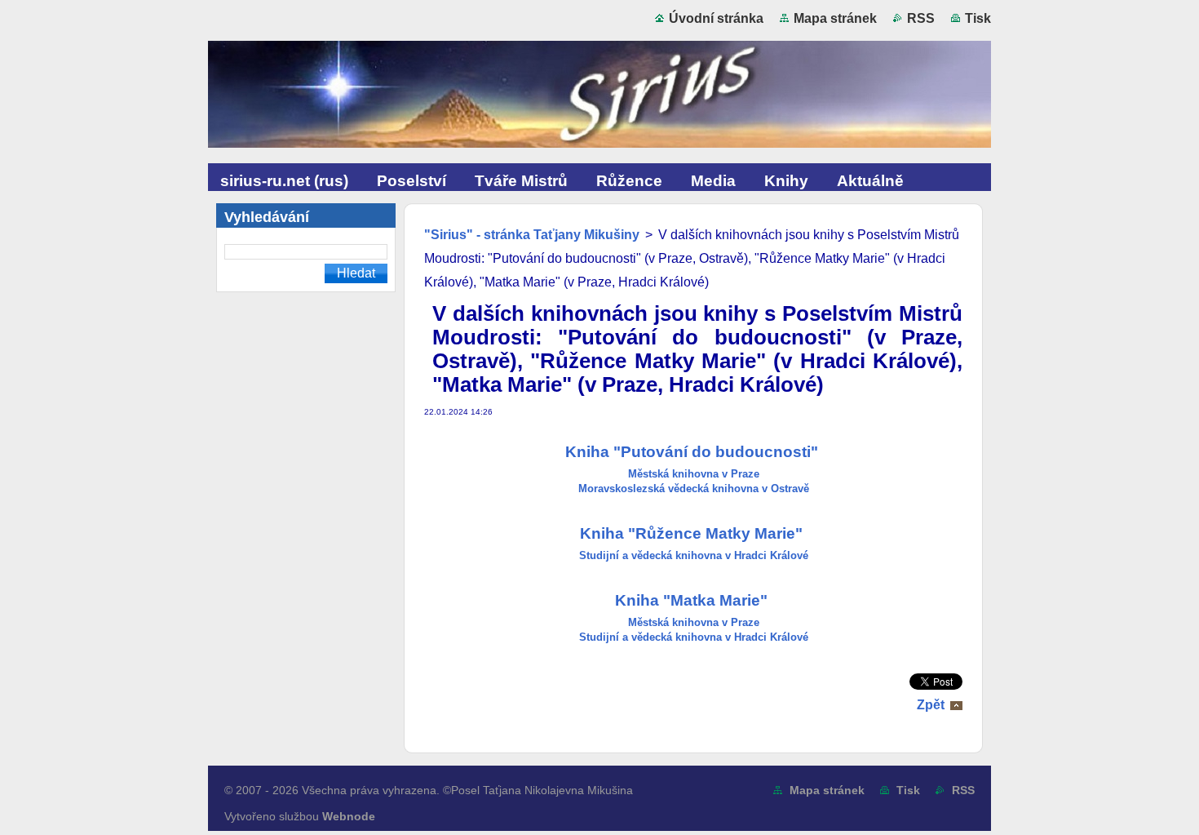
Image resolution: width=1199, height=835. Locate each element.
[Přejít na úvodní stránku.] (599, 98)
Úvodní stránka (716, 18)
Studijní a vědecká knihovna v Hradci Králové (693, 555)
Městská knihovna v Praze (693, 474)
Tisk (978, 18)
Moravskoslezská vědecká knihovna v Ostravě (693, 488)
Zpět (931, 705)
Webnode (348, 816)
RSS (921, 18)
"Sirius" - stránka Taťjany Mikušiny (531, 235)
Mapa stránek (835, 18)
